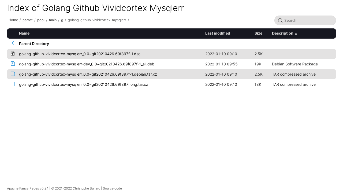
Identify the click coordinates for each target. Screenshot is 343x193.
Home (13, 20)
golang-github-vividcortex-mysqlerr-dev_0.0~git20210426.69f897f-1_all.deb (86, 64)
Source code (112, 188)
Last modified (217, 33)
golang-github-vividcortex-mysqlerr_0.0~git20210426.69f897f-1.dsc (79, 53)
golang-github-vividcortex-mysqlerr (97, 20)
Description (282, 33)
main (53, 20)
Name (24, 33)
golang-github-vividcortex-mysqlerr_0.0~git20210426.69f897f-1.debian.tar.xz (88, 74)
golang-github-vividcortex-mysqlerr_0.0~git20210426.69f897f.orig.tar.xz (83, 84)
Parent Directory (34, 43)
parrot (28, 20)
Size (258, 33)
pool (40, 20)
